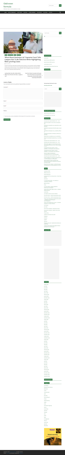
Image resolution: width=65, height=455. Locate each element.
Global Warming (47, 400)
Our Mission (39, 12)
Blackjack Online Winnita (48, 387)
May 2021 (45, 364)
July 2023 (45, 321)
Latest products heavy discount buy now (51, 66)
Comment (6, 87)
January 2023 (46, 331)
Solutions (45, 12)
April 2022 (46, 346)
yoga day (45, 423)
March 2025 (46, 304)
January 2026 (46, 296)
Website (5, 110)
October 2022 (46, 336)
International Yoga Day (48, 405)
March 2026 (46, 292)
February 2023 (46, 329)
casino (45, 390)
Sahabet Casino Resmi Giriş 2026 (49, 214)
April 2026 (46, 291)
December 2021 (46, 352)
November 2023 (46, 314)
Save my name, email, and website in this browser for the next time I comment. (20, 116)
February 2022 (46, 349)
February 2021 (46, 369)
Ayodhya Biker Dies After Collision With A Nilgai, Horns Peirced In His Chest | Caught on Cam (13, 75)
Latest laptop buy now (48, 64)
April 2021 (46, 366)
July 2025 (45, 301)
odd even (45, 410)
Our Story (45, 206)
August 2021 (46, 359)
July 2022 (45, 341)
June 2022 (45, 342)
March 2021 (46, 367)
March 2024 (46, 307)
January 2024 (46, 311)
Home (5, 12)
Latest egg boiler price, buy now (49, 115)
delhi (45, 393)
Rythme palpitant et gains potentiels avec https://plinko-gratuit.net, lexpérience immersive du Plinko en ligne (52, 161)
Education (45, 395)
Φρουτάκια (46, 425)
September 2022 (47, 337)
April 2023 (46, 326)
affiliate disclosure (47, 172)
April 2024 (46, 306)
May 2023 (45, 324)
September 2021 (47, 357)
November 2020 (46, 374)
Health (45, 402)
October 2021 (46, 356)
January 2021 (46, 371)
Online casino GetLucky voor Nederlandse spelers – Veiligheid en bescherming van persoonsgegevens (52, 199)
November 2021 (46, 354)
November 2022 (46, 334)
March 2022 (46, 347)
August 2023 (46, 319)
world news (46, 422)
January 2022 (46, 351)
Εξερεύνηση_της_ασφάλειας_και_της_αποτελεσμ (52, 136)
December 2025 (46, 297)
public (45, 415)
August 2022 (46, 339)
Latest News (19, 12)
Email (5, 105)
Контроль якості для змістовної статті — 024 (52, 120)
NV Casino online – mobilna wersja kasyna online (52, 195)
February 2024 (46, 309)
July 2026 (45, 286)
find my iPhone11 (47, 397)
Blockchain (46, 388)
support (50, 12)
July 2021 (45, 361)
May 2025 (45, 302)
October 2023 (46, 316)
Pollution (45, 412)
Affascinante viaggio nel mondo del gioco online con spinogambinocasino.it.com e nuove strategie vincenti (52, 145)
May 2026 (45, 289)
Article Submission (12, 12)
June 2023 (45, 322)
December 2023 (46, 312)
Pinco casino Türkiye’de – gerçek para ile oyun (52, 208)
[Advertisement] (32, 21)
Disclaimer (46, 178)
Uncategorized (46, 418)
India (45, 403)
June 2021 (45, 362)
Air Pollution (46, 385)
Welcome (45, 221)
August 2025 (46, 299)
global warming (32, 12)
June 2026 (45, 287)
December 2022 (46, 332)
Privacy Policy (46, 212)
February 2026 (46, 294)
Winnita (45, 420)
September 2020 (47, 376)
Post (45, 413)
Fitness (45, 398)
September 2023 (47, 317)
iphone (45, 407)
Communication (46, 392)
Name (5, 101)
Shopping (25, 12)
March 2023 (46, 327)
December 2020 (46, 372)
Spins (45, 417)
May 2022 (45, 344)
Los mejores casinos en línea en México (50, 193)
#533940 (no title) (47, 171)
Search (60, 5)
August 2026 (46, 284)
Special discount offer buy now (49, 60)
